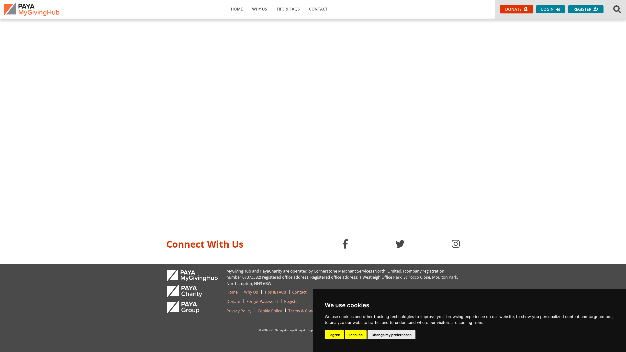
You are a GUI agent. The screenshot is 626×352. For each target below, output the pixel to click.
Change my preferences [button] (391, 335)
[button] (617, 9)
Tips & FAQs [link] (288, 9)
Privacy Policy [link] (238, 311)
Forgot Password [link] (262, 301)
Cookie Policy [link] (270, 311)
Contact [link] (318, 9)
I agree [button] (334, 335)
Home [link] (237, 9)
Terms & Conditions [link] (306, 311)
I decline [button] (356, 335)
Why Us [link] (259, 9)
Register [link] (291, 301)
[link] (31, 9)
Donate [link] (233, 301)
